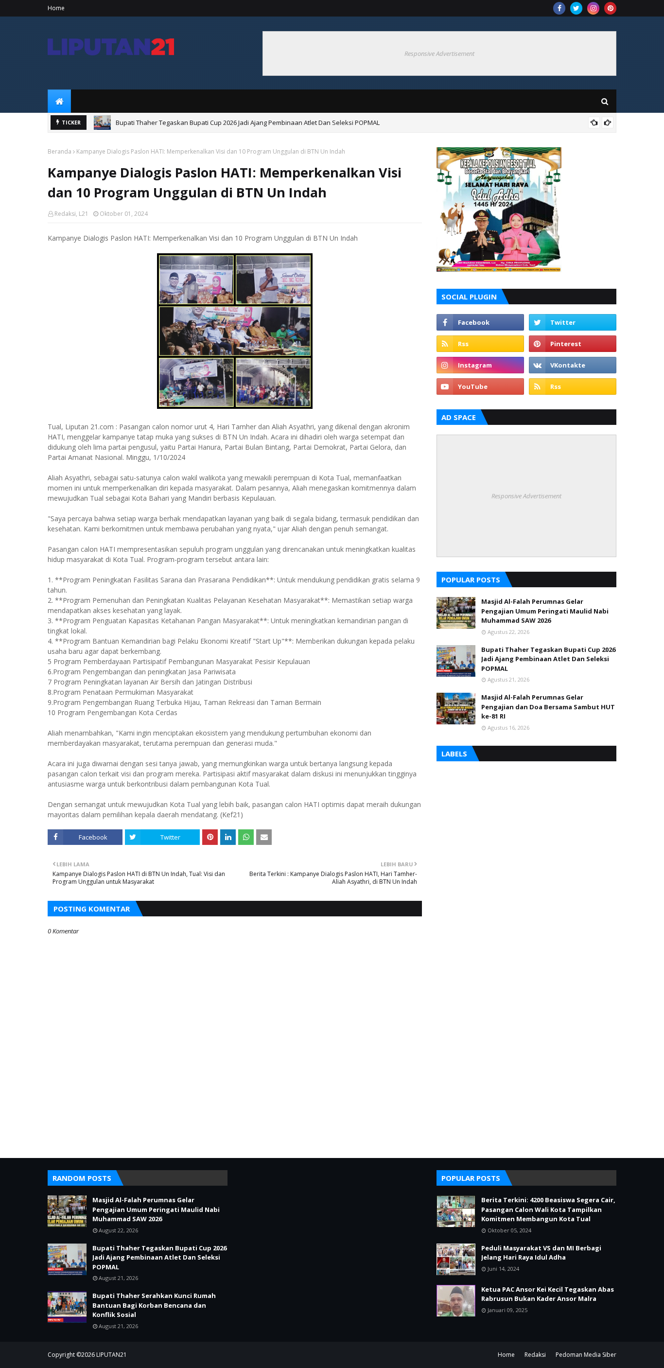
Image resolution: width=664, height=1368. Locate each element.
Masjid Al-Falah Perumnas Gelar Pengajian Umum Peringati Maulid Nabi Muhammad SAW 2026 (545, 611)
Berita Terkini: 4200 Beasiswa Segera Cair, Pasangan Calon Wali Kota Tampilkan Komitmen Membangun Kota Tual (548, 1209)
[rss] (480, 343)
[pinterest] (610, 8)
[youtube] (480, 386)
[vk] (572, 365)
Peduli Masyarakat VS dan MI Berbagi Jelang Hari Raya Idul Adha (541, 1253)
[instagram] (593, 8)
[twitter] (576, 8)
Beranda (59, 151)
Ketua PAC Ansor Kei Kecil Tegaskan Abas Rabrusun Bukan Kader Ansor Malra (547, 1294)
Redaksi (535, 1354)
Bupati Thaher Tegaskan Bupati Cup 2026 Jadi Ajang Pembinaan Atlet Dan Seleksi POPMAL (548, 659)
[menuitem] (59, 101)
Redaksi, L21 (71, 214)
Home (56, 8)
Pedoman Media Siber (586, 1354)
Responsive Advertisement (439, 53)
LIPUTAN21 (111, 1354)
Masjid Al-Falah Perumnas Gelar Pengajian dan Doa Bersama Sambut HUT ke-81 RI (548, 706)
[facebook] (559, 8)
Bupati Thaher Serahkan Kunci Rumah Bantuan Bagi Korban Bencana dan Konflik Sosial (245, 125)
